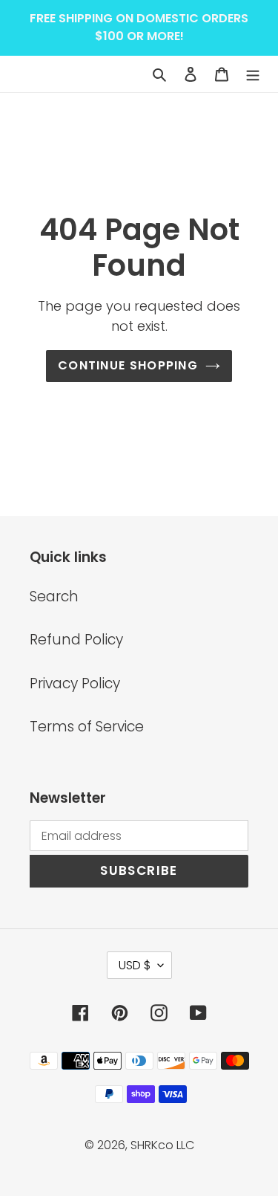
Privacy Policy (75, 683)
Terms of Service (87, 727)
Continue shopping (128, 365)
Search (54, 596)
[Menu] (252, 74)
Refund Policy (76, 640)
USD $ (134, 965)
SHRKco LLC (162, 1145)
